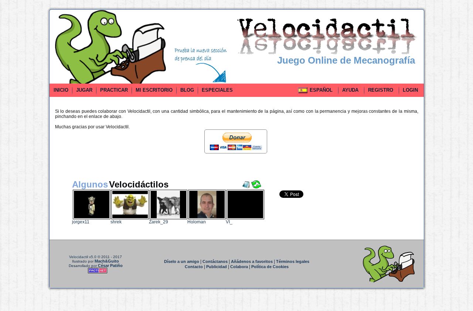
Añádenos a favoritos (252, 261)
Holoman (196, 221)
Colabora (239, 266)
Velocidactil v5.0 (82, 257)
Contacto (194, 266)
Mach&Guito (107, 261)
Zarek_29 (158, 221)
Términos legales (292, 261)
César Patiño (110, 265)
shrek (116, 221)
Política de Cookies (270, 266)
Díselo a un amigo (181, 261)
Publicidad (216, 266)
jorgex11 (80, 221)
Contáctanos (215, 261)
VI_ (229, 221)
